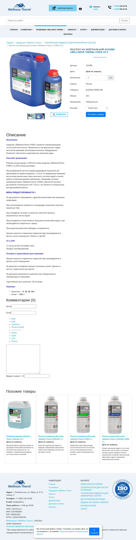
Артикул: (73, 65)
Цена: (72, 71)
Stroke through (18, 327)
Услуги (83, 30)
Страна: (73, 84)
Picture (14, 341)
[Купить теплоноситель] (19, 485)
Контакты (68, 34)
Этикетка (60, 114)
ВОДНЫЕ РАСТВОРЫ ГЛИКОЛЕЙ (94, 502)
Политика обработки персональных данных (25, 526)
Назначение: (75, 102)
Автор (8, 306)
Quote (14, 333)
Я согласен (94, 531)
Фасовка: (74, 108)
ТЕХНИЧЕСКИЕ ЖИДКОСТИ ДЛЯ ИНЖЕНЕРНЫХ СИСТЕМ (70, 43)
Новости (72, 30)
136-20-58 (120, 6)
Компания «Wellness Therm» (20, 521)
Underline (16, 324)
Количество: (75, 77)
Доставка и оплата (117, 30)
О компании (26, 30)
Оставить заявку (96, 114)
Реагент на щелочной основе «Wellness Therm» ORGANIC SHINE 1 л (115, 439)
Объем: (73, 96)
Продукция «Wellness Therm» (50, 30)
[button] (63, 49)
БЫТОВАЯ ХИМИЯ (88, 506)
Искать (124, 20)
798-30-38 (120, 9)
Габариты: (74, 90)
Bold (13, 319)
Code (14, 335)
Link (13, 338)
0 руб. (95, 9)
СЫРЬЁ (84, 509)
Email (8, 313)
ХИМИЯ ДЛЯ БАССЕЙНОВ (91, 484)
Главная (14, 30)
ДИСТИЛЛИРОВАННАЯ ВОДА (93, 499)
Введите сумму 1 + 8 (15, 376)
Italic (13, 321)
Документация (98, 30)
